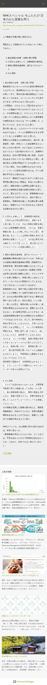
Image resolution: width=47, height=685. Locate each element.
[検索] (43, 4)
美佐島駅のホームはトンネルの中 (14, 656)
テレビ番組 (7, 453)
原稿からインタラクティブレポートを (16, 616)
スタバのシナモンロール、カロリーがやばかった (20, 575)
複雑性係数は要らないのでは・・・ (15, 535)
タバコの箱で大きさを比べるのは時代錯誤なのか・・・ (23, 494)
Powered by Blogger (25, 682)
